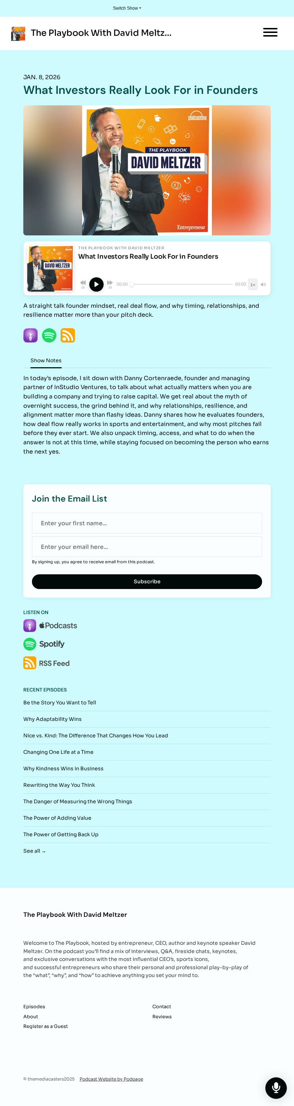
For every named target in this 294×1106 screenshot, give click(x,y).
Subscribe (147, 581)
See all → (34, 851)
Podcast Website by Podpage (111, 1079)
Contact (161, 1007)
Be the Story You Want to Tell (59, 702)
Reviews (162, 1017)
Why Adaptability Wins (52, 719)
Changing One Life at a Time (58, 752)
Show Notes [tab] (46, 360)
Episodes (34, 1007)
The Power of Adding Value (57, 818)
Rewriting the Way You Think (59, 785)
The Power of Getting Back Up (61, 834)
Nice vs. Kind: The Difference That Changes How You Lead (95, 735)
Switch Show (125, 8)
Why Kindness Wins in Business (63, 768)
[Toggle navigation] (270, 33)
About (30, 1017)
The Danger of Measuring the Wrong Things (77, 801)
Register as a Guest (45, 1026)
